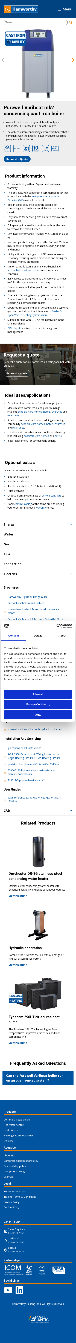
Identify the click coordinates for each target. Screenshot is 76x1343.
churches (57, 411)
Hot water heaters (14, 1125)
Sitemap (8, 1176)
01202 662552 (16, 1232)
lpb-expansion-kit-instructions (24, 748)
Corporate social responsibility (21, 1160)
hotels (46, 411)
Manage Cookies (36, 704)
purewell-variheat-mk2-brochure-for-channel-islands (33, 611)
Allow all (38, 694)
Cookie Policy (11, 1207)
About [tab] (62, 635)
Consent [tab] (13, 635)
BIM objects (14, 328)
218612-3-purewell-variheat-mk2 (26, 780)
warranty (41, 507)
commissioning (23, 504)
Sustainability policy (15, 1166)
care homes (35, 411)
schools (22, 411)
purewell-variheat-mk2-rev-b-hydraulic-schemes (35, 729)
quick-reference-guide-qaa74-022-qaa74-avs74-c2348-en (35, 799)
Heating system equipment (19, 1135)
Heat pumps (11, 1130)
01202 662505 (16, 1242)
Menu (67, 9)
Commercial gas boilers (17, 1119)
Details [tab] (38, 635)
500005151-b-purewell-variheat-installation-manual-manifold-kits (32, 772)
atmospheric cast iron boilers (24, 270)
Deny (38, 714)
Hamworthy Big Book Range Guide (28, 596)
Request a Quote (17, 159)
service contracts (51, 495)
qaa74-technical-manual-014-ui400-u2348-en (33, 764)
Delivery (8, 1140)
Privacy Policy (11, 1202)
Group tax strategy (14, 1171)
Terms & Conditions (15, 1191)
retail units (13, 415)
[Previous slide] (3, 60)
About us (9, 1155)
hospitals (29, 436)
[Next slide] (73, 60)
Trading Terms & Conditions (20, 1196)
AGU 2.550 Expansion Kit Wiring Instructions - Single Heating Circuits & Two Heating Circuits (34, 756)
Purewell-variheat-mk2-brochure (26, 603)
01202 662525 (16, 1251)
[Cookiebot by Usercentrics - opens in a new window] (56, 626)
